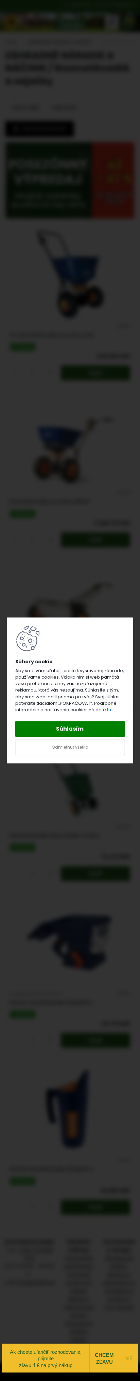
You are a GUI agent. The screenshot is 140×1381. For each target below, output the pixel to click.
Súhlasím (70, 729)
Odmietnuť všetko (70, 747)
